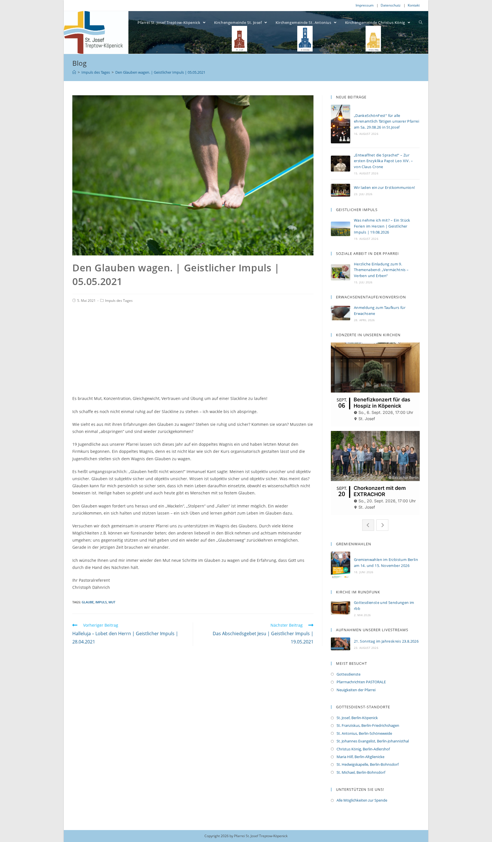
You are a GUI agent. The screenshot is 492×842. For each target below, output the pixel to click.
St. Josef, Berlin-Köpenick (357, 717)
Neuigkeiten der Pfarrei (356, 689)
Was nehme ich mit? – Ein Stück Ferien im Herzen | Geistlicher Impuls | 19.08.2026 (382, 226)
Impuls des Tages (119, 300)
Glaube (88, 602)
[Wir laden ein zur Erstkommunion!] (340, 190)
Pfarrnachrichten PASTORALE (361, 681)
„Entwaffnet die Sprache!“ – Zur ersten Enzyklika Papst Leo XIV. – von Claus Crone (383, 161)
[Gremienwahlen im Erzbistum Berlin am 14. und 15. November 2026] (340, 565)
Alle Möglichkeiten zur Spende (362, 800)
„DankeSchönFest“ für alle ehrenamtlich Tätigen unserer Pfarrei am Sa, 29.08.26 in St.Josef (386, 121)
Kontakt (414, 5)
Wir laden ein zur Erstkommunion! (384, 187)
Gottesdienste (348, 674)
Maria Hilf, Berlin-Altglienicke (360, 756)
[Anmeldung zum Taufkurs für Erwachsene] (340, 313)
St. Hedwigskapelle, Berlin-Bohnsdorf (368, 764)
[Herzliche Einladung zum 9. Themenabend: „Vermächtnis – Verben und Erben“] (340, 272)
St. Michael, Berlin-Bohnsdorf (361, 772)
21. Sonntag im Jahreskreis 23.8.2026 (386, 641)
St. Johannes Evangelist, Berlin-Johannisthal (373, 741)
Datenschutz (391, 5)
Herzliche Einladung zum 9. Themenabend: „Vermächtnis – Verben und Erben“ (381, 269)
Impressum (365, 5)
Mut (111, 602)
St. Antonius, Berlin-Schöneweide (364, 733)
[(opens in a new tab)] (340, 608)
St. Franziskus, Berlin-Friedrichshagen (368, 725)
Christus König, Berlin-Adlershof (363, 749)
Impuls (101, 602)
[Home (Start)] (74, 72)
